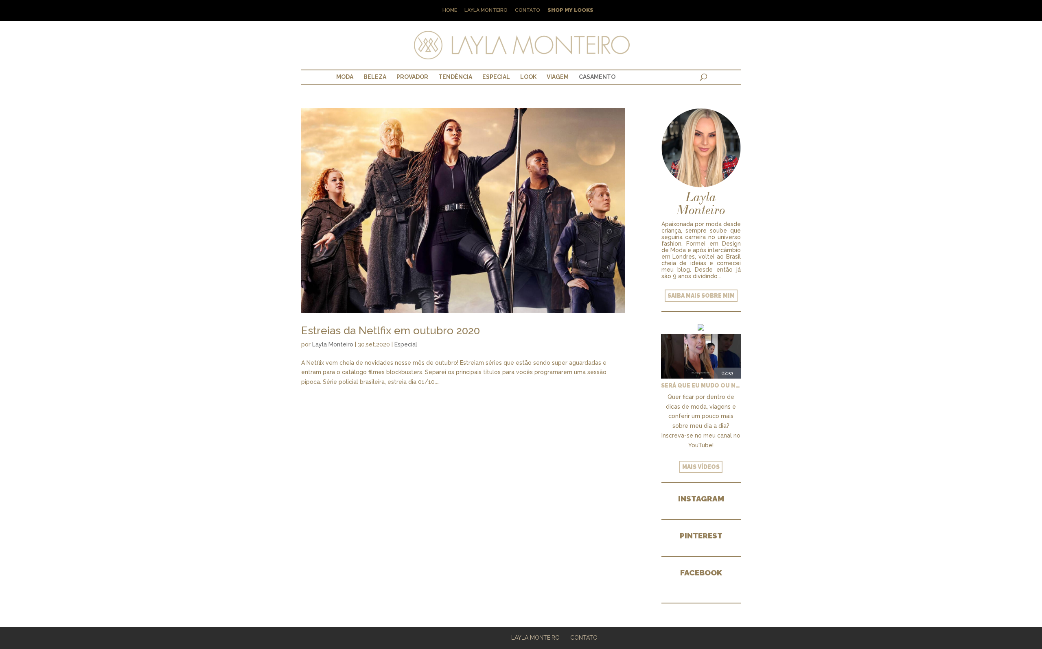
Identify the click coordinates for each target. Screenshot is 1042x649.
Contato (527, 10)
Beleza (374, 77)
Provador (412, 77)
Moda (344, 77)
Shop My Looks (570, 10)
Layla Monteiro (486, 10)
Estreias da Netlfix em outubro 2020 (390, 330)
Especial (496, 77)
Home (449, 10)
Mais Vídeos (701, 467)
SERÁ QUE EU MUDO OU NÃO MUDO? (701, 385)
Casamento (597, 77)
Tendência (455, 77)
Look (528, 77)
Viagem (558, 77)
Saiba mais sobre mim (701, 295)
